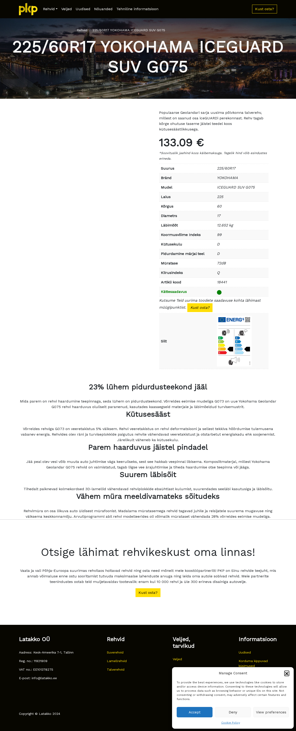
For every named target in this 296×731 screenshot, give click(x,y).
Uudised (83, 9)
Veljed (66, 9)
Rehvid (49, 9)
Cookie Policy (230, 722)
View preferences (271, 712)
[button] (286, 673)
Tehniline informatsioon (137, 9)
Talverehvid (115, 669)
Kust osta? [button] (264, 9)
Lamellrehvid (117, 661)
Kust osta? (200, 307)
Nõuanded (103, 9)
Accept (194, 712)
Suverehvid (115, 652)
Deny (233, 712)
